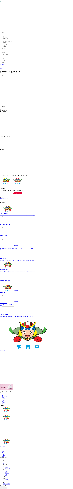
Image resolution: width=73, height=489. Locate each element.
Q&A (2, 395)
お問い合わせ (3, 452)
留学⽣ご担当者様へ (7, 468)
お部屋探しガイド (4, 397)
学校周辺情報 (3, 400)
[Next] (4, 487)
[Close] (6, 488)
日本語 (3, 453)
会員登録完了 (3, 398)
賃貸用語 (6, 471)
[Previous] (1, 487)
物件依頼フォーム (4, 401)
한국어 (3, 456)
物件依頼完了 (3, 402)
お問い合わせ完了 (4, 396)
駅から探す (6, 479)
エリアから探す (7, 480)
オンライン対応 (7, 473)
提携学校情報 (7, 467)
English (3, 454)
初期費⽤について (7, 472)
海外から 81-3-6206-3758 (6, 484)
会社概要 (3, 451)
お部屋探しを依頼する (17, 193)
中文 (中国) (3, 455)
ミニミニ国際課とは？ (8, 465)
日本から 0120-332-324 (6, 483)
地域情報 (6, 474)
